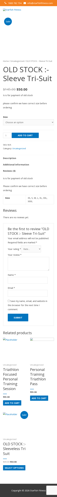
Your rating (14, 248)
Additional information (16, 164)
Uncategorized (17, 61)
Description (9, 158)
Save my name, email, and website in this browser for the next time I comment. (27, 305)
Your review (14, 254)
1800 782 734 (14, 3)
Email (11, 287)
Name (12, 274)
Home (6, 61)
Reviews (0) (9, 170)
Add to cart (25, 135)
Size (5, 116)
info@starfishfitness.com (40, 3)
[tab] (28, 158)
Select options (14, 467)
